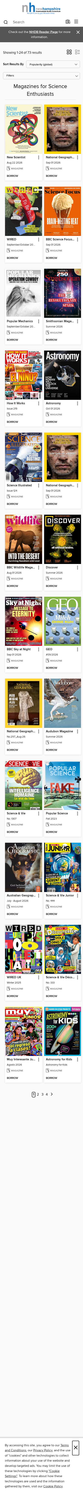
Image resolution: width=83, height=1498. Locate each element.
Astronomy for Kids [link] (59, 1059)
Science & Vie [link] (16, 813)
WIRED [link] (11, 239)
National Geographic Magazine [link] (61, 157)
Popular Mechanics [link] (20, 321)
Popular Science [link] (57, 813)
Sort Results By (13, 64)
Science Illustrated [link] (19, 485)
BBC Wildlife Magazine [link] (21, 567)
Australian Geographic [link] (21, 895)
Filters (10, 75)
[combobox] (33, 22)
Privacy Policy (42, 1450)
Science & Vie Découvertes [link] (61, 977)
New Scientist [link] (16, 157)
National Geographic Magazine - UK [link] (61, 485)
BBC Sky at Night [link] (19, 649)
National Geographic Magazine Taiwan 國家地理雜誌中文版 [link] (21, 731)
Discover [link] (52, 567)
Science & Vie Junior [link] (60, 895)
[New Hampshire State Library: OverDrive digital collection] (41, 8)
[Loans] (68, 22)
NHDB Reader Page (43, 32)
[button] (69, 53)
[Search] (5, 22)
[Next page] (51, 1094)
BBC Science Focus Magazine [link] (61, 239)
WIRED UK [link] (14, 977)
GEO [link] (49, 649)
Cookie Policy (52, 1486)
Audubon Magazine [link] (59, 731)
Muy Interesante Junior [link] (21, 1059)
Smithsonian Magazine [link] (61, 321)
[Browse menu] (76, 22)
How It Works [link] (16, 403)
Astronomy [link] (53, 403)
